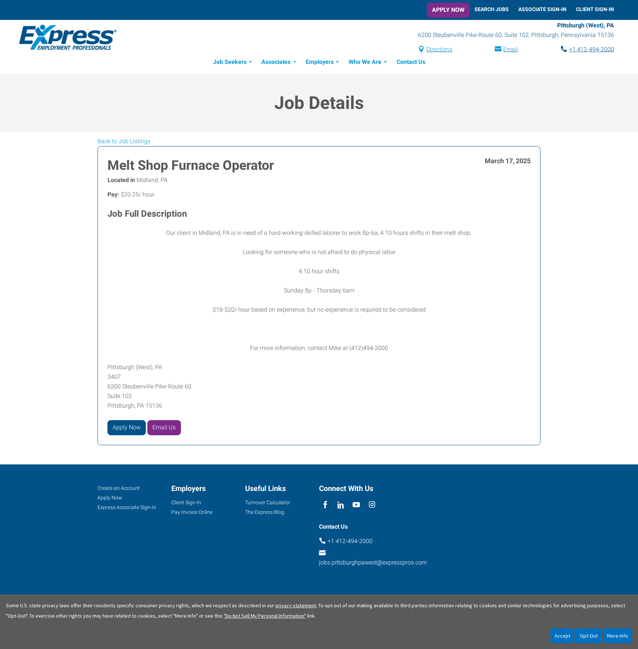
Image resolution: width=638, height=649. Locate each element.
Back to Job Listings (123, 141)
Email (510, 49)
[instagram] (372, 505)
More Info (617, 635)
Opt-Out (589, 635)
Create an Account (118, 488)
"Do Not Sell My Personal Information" (265, 615)
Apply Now (448, 9)
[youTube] (356, 505)
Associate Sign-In (542, 9)
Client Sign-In (595, 9)
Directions (439, 49)
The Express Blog (264, 512)
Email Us (164, 427)
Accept (562, 635)
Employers (320, 61)
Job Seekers (230, 61)
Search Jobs (491, 9)
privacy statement (295, 605)
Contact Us (411, 61)
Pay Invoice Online (192, 512)
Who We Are (365, 61)
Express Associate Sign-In (126, 507)
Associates (276, 61)
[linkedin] (341, 505)
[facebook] (325, 505)
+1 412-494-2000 (591, 49)
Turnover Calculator (267, 502)
